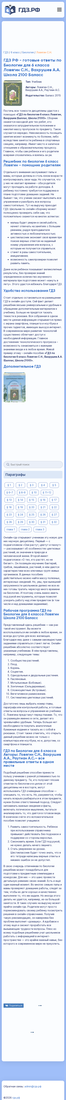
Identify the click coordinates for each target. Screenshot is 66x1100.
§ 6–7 (10, 492)
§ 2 (20, 485)
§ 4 (43, 485)
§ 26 (43, 514)
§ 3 (31, 485)
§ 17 (54, 499)
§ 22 (54, 507)
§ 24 (20, 514)
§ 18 (9, 507)
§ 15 (31, 499)
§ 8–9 (22, 492)
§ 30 (31, 521)
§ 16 (42, 499)
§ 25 (31, 514)
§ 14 (20, 499)
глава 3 (40, 529)
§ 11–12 (47, 492)
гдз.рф (16, 1097)
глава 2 (25, 529)
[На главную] (22, 13)
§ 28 (9, 521)
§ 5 (54, 485)
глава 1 (11, 529)
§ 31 (43, 521)
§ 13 (9, 499)
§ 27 (54, 514)
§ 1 (9, 485)
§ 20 (31, 507)
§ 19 (20, 507)
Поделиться (15, 1005)
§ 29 (20, 521)
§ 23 (9, 514)
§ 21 (43, 507)
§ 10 (34, 492)
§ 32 (54, 521)
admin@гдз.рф (32, 1086)
